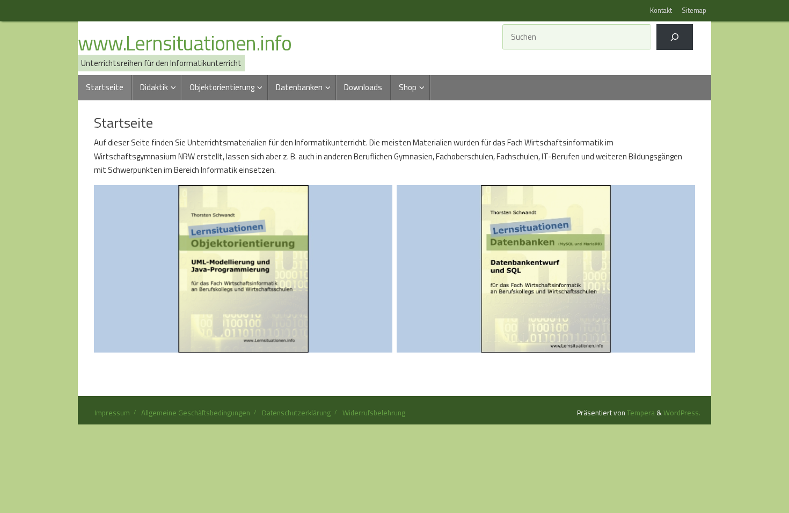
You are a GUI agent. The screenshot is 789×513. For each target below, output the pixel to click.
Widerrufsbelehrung (373, 412)
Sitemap (694, 10)
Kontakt (661, 10)
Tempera (641, 412)
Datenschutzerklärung (296, 412)
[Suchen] (674, 37)
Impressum (112, 412)
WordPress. (681, 412)
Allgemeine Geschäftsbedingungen (195, 412)
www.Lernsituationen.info (184, 43)
